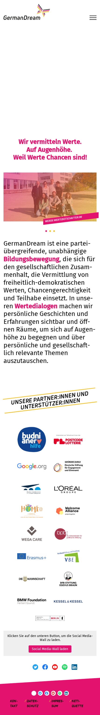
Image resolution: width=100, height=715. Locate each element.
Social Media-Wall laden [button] (50, 649)
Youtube (55, 667)
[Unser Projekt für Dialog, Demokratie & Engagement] (50, 25)
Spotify (65, 667)
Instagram (26, 667)
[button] (93, 18)
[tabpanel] (50, 197)
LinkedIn (74, 667)
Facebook (45, 667)
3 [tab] (54, 231)
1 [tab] (46, 231)
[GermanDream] (50, 12)
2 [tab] (50, 231)
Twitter (35, 667)
